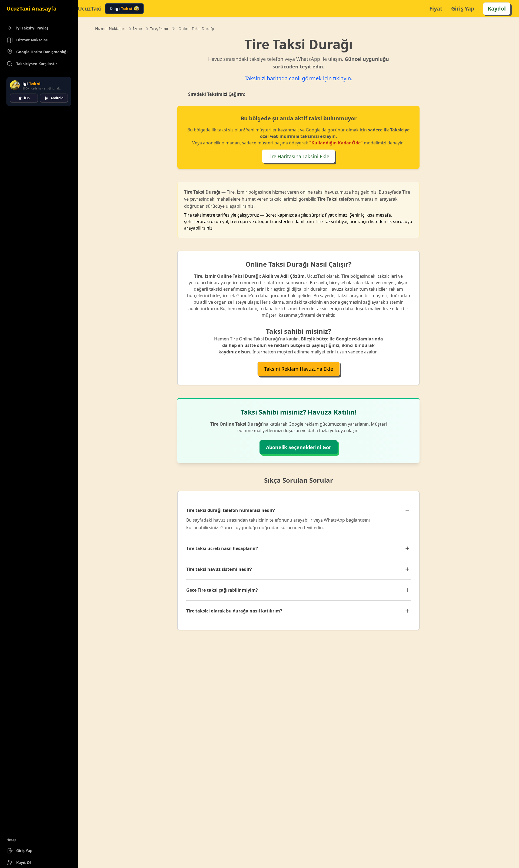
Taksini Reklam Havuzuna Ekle (298, 369)
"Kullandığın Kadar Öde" (336, 143)
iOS (27, 98)
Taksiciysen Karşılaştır (36, 63)
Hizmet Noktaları (32, 39)
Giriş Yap (24, 850)
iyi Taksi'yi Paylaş (32, 28)
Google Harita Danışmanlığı (42, 51)
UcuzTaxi (90, 8)
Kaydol (497, 8)
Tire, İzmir (159, 28)
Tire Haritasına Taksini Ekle (298, 156)
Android (57, 98)
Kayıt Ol (23, 862)
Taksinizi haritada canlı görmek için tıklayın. (298, 78)
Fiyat (436, 8)
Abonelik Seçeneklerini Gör (298, 447)
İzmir (137, 28)
